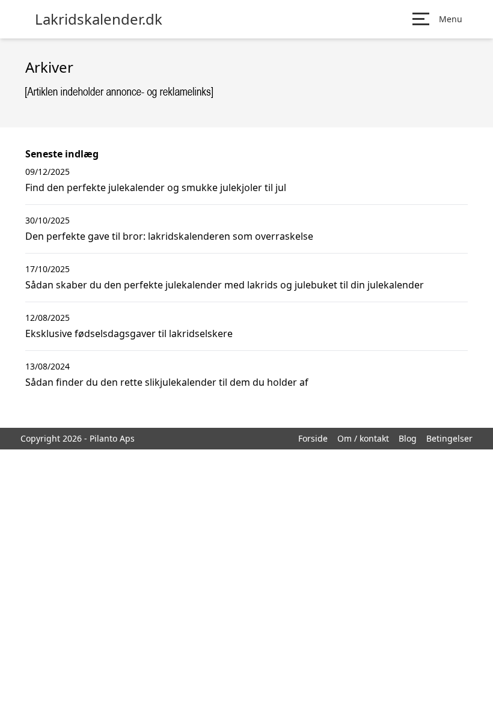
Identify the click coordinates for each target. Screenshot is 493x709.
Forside (313, 438)
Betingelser (449, 438)
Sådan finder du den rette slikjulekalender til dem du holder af (166, 382)
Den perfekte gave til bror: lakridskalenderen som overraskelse (169, 236)
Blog (408, 438)
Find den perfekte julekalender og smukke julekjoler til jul (155, 187)
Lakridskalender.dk (98, 19)
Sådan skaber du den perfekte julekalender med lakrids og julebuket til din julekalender (224, 284)
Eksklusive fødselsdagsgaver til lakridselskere (129, 333)
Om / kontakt (363, 438)
